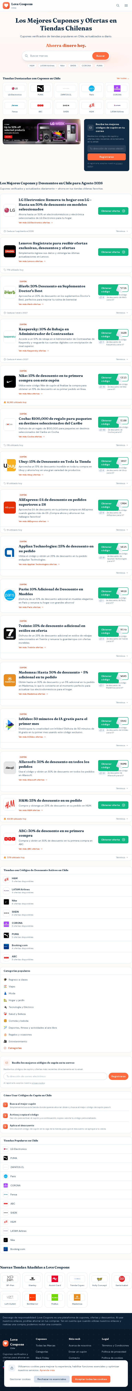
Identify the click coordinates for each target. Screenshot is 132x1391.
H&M (32, 65)
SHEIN (73, 65)
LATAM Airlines (47, 65)
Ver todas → (123, 78)
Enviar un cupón (78, 1351)
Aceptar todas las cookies (91, 1379)
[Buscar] (118, 5)
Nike (62, 65)
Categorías (42, 1351)
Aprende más (47, 1370)
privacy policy (38, 1083)
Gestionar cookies (20, 1379)
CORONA (86, 65)
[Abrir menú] (126, 5)
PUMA (99, 65)
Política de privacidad (114, 1351)
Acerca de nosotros (80, 1345)
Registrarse (107, 156)
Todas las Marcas (45, 1345)
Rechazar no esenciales (51, 1379)
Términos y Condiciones (115, 1345)
